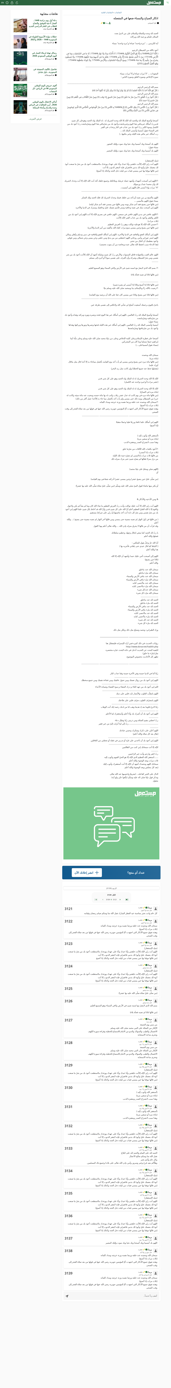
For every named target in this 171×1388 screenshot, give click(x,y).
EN (2, 2)
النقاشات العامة (107, 12)
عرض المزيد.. (35, 118)
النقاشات (118, 12)
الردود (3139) (111, 888)
